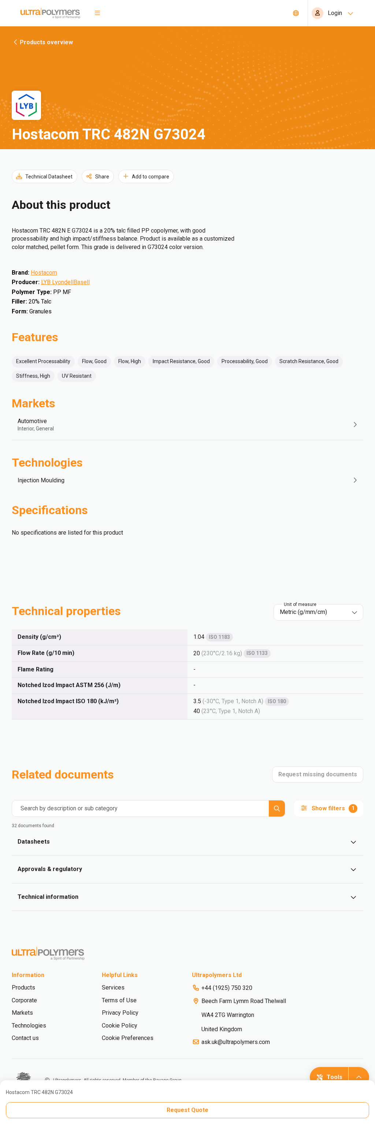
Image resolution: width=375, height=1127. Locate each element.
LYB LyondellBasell (65, 282)
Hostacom (44, 272)
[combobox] (313, 612)
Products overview (46, 42)
